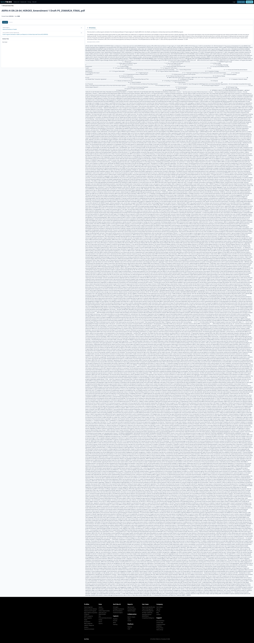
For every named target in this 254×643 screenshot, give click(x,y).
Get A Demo (159, 607)
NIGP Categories (88, 623)
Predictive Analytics (118, 612)
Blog (157, 612)
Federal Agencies (88, 607)
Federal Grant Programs (90, 611)
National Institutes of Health (10, 29)
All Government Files (8, 5)
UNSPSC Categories (89, 625)
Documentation (160, 620)
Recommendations (118, 611)
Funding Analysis (132, 609)
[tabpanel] (169, 37)
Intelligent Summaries (118, 609)
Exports (100, 623)
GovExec (164, 639)
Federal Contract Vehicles (90, 609)
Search (100, 621)
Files (100, 616)
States (85, 620)
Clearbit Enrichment (89, 629)
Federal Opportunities (104, 611)
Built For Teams (131, 617)
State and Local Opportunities (102, 613)
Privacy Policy (159, 628)
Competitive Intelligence (148, 618)
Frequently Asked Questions (160, 625)
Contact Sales (159, 622)
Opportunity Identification (148, 607)
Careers (158, 614)
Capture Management (147, 609)
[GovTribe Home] (6, 2)
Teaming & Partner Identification (146, 615)
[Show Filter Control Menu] (81, 28)
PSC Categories (88, 618)
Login (234, 2)
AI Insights (115, 607)
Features (130, 627)
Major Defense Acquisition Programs (90, 613)
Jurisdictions (87, 621)
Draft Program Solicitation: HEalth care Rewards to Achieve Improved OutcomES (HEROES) (25, 34)
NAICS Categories (88, 616)
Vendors (86, 627)
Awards (100, 607)
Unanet (129, 620)
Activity (100, 620)
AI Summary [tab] (92, 28)
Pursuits (115, 620)
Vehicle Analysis (131, 611)
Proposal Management (148, 611)
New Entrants (131, 607)
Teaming (115, 624)
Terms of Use (159, 629)
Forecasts (101, 609)
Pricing (29, 2)
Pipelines (115, 619)
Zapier (129, 619)
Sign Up (158, 609)
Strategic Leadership (147, 612)
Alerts (114, 622)
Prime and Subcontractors (105, 618)
